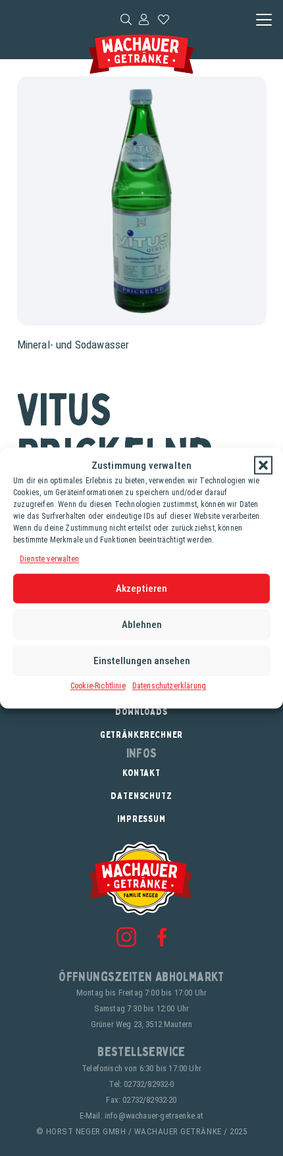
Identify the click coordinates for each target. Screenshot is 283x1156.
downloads (141, 711)
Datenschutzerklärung (169, 685)
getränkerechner (142, 734)
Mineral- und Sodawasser (73, 344)
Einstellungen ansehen (141, 661)
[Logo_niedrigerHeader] (141, 54)
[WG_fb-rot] (162, 937)
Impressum (141, 818)
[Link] (144, 19)
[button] (263, 465)
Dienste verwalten (49, 559)
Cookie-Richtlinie (98, 685)
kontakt (141, 772)
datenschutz (141, 795)
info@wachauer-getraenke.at (154, 1115)
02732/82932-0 (149, 1084)
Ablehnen (142, 625)
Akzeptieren (141, 588)
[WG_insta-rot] (126, 937)
